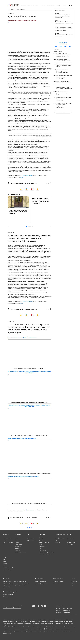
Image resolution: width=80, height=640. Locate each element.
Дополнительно (58, 578)
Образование (42, 540)
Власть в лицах (56, 583)
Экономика (30, 5)
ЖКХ (40, 548)
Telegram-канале (29, 175)
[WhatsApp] (50, 183)
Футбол (4, 559)
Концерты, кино (70, 544)
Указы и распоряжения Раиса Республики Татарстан (14, 581)
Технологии (17, 550)
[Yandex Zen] (45, 606)
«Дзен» (21, 177)
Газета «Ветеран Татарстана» (41, 583)
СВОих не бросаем (31, 540)
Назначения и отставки (8, 536)
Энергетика (17, 542)
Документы (6, 578)
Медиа (73, 578)
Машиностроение (18, 544)
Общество (42, 5)
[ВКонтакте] (46, 183)
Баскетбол (5, 565)
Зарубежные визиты (7, 538)
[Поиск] (71, 5)
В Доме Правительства (8, 542)
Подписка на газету (67, 608)
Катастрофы (58, 536)
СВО (36, 5)
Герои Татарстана (31, 538)
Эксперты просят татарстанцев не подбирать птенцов (23, 476)
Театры (68, 536)
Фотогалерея (74, 581)
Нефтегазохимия (18, 540)
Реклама (58, 608)
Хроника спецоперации (32, 536)
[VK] (33, 606)
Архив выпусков (67, 610)
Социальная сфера (43, 546)
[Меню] (69, 5)
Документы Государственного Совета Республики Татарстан (16, 583)
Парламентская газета (39, 584)
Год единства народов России (45, 553)
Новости (56, 49)
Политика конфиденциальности (70, 614)
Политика (23, 5)
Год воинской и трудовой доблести (46, 552)
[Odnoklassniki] (42, 606)
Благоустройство (42, 550)
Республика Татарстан (10, 592)
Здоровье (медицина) (43, 536)
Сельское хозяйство (19, 536)
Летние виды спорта (7, 570)
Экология (41, 538)
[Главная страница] (13, 5)
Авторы (58, 610)
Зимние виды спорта (7, 568)
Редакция (58, 612)
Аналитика (5, 588)
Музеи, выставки (70, 538)
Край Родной (5, 596)
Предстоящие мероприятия (59, 581)
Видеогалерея (74, 583)
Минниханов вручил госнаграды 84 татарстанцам (22, 337)
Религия (40, 544)
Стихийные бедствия (60, 538)
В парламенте (6, 540)
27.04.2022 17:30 (11, 232)
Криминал (58, 542)
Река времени (6, 598)
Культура (58, 5)
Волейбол (5, 563)
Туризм (16, 538)
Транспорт (17, 548)
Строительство (18, 546)
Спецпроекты (39, 578)
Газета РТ (59, 606)
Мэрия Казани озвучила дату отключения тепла (22, 438)
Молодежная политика (44, 542)
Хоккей (4, 561)
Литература (69, 540)
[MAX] (70, 46)
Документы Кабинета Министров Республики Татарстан (15, 584)
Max (24, 175)
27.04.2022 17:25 (11, 321)
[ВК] (65, 46)
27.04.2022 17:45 (11, 13)
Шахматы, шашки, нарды (8, 567)
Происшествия (50, 5)
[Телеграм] (61, 46)
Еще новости (62, 111)
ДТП (56, 540)
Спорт (64, 5)
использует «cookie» (23, 631)
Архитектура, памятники (72, 542)
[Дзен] (56, 46)
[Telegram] (48, 183)
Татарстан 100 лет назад (8, 594)
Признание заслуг (7, 586)
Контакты (58, 614)
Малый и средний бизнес (20, 552)
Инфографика (74, 584)
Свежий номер (66, 612)
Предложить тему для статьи (12, 607)
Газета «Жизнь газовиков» (40, 581)
